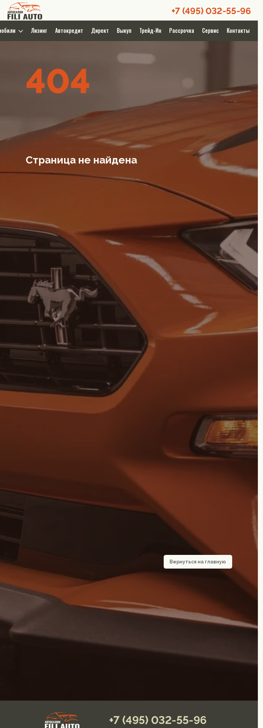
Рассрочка (181, 30)
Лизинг (39, 30)
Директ (100, 30)
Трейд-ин (150, 30)
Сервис (210, 30)
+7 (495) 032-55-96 (211, 11)
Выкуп (124, 30)
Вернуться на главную (198, 561)
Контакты (238, 30)
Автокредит (69, 30)
